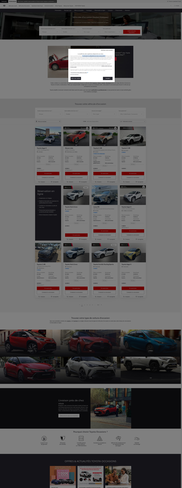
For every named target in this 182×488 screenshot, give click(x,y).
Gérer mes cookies (75, 78)
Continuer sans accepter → (107, 50)
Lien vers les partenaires (74, 74)
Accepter (108, 78)
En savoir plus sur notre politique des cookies (79, 72)
